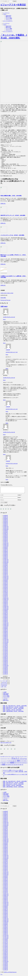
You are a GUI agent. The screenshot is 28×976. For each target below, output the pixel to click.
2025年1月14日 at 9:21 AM (11, 409)
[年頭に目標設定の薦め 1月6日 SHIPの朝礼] (4, 192)
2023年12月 (5, 559)
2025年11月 (5, 527)
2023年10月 (5, 562)
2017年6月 (5, 647)
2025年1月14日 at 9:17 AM (11, 352)
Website (19, 499)
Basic (1, 756)
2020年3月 (5, 602)
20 (1, 683)
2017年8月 (5, 645)
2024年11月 (5, 544)
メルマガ (5, 698)
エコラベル (6, 756)
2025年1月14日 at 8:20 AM (9, 317)
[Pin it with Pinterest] (6, 509)
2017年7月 (5, 646)
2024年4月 (5, 554)
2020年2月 (5, 603)
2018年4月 (5, 633)
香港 (22, 764)
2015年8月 (5, 667)
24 (6, 683)
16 (5, 682)
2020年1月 (5, 605)
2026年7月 (5, 516)
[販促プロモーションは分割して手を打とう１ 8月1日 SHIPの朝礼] (4, 252)
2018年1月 (5, 638)
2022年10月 (5, 578)
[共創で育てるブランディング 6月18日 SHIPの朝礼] (4, 212)
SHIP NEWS (8, 15)
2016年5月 (5, 658)
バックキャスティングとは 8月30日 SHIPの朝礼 (12, 235)
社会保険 (8, 764)
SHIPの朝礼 (3, 297)
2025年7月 (5, 533)
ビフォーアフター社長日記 (13, 4)
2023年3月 (5, 572)
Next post (8, 300)
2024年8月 (5, 548)
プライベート (9, 19)
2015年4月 (5, 669)
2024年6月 (5, 551)
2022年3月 (5, 588)
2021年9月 (5, 592)
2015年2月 (5, 672)
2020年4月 (5, 600)
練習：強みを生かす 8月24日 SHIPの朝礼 (13, 708)
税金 (11, 764)
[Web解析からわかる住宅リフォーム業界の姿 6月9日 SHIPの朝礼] (4, 273)
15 (3, 682)
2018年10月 (5, 625)
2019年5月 (5, 616)
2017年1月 (5, 654)
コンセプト (13, 756)
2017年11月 (5, 640)
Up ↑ (2, 974)
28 (2, 685)
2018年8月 (5, 628)
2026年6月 (5, 518)
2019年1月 (5, 621)
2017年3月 (5, 651)
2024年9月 (5, 547)
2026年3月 (5, 522)
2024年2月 (5, 556)
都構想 (20, 764)
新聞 (24, 762)
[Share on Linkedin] (9, 509)
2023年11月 (5, 561)
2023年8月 (5, 565)
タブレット (9, 758)
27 (1, 685)
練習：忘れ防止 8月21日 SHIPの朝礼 (12, 709)
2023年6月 (5, 567)
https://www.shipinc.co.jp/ (6, 742)
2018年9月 (5, 627)
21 (2, 683)
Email (19, 497)
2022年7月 (5, 583)
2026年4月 (5, 521)
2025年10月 (5, 529)
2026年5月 (5, 519)
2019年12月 (5, 606)
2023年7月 (5, 566)
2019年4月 (5, 617)
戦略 (15, 762)
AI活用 (4, 692)
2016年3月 (5, 661)
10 (6, 680)
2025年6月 (5, 534)
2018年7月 (5, 629)
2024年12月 (5, 543)
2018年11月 (5, 624)
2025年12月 (5, 526)
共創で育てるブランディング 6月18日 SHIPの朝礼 (13, 215)
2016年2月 (5, 662)
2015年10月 (5, 665)
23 (5, 683)
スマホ (25, 756)
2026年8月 (5, 515)
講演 (18, 764)
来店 (25, 762)
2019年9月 (5, 610)
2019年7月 (5, 613)
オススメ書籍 (9, 18)
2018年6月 (5, 631)
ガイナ (10, 756)
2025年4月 (5, 537)
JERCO (3, 756)
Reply (4, 319)
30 (5, 685)
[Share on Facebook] (2, 509)
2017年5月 (5, 649)
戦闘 (19, 762)
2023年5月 (5, 569)
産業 (6, 764)
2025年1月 (5, 541)
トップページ (6, 12)
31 (6, 685)
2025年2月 (5, 540)
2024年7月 (5, 550)
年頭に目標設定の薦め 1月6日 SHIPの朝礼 (11, 195)
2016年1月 (5, 664)
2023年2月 (5, 573)
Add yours (4, 306)
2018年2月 (5, 636)
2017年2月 (5, 653)
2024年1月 (5, 558)
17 (6, 682)
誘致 (16, 764)
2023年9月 (5, 563)
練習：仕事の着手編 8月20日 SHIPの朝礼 (13, 711)
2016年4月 (5, 660)
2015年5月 (5, 668)
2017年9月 (5, 643)
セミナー (5, 758)
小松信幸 (8, 349)
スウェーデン (21, 756)
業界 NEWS (8, 16)
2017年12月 (5, 639)
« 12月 (2, 686)
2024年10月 (5, 545)
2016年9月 (5, 656)
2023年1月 (5, 574)
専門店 (2, 762)
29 (3, 685)
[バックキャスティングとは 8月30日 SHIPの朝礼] (4, 232)
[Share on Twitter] (4, 509)
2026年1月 (5, 525)
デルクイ (15, 758)
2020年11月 (5, 599)
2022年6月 (5, 584)
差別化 (5, 762)
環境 (3, 764)
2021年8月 (5, 594)
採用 (20, 762)
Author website (10, 293)
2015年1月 (5, 673)
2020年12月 (5, 598)
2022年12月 (5, 576)
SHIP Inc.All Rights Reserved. (10, 972)
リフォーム (23, 758)
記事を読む (3, 203)
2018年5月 (5, 632)
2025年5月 (5, 536)
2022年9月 (5, 580)
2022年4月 (5, 587)
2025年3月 (5, 538)
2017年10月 (5, 642)
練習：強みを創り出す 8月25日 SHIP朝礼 (13, 707)
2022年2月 (5, 589)
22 (3, 683)
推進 (22, 762)
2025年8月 (5, 532)
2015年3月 (5, 671)
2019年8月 (5, 611)
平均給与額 (8, 762)
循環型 (12, 762)
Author (19, 495)
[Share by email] (11, 509)
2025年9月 (5, 530)
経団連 (15, 764)
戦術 (17, 762)
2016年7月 (5, 657)
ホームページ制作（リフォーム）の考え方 (13, 770)
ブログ (4, 14)
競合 (12, 764)
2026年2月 (5, 523)
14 (2, 682)
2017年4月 (5, 650)
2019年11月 (5, 607)
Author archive (4, 293)
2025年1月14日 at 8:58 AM (9, 377)
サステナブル (17, 756)
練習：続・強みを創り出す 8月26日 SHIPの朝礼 (15, 705)
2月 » (5, 686)
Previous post (3, 300)
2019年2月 (5, 620)
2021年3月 (5, 595)
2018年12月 (5, 622)
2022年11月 (5, 577)
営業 (18, 760)
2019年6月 (5, 614)
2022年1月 (5, 591)
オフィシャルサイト (8, 21)
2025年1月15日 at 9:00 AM (11, 463)
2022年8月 (5, 581)
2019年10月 (5, 609)
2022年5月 (5, 585)
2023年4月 (5, 570)
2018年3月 (5, 635)
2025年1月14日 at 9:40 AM (9, 432)
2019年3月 (5, 618)
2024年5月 (5, 552)
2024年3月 (5, 555)
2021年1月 (5, 596)
